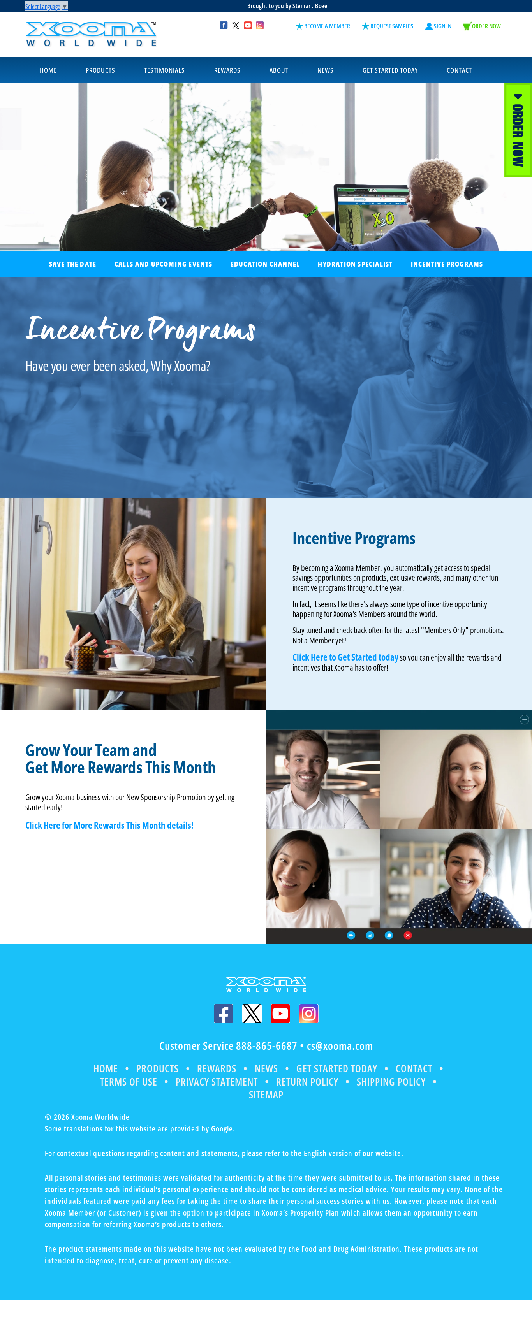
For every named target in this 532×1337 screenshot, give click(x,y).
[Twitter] (252, 1013)
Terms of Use (128, 1082)
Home (105, 1068)
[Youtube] (280, 1013)
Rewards (216, 1068)
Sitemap (266, 1095)
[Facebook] (223, 1013)
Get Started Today (336, 1068)
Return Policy (307, 1082)
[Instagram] (309, 1013)
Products (157, 1068)
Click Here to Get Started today (345, 657)
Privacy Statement (217, 1082)
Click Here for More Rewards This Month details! (109, 825)
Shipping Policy (391, 1082)
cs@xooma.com (340, 1045)
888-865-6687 (267, 1045)
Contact (414, 1068)
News (266, 1068)
